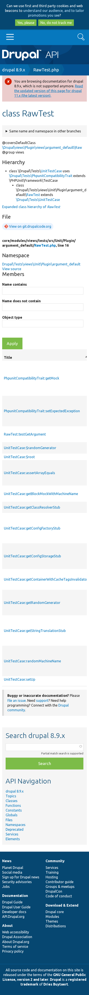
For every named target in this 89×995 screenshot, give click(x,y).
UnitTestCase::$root (19, 457)
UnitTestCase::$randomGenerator (30, 448)
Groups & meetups (60, 886)
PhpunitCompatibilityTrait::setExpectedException (42, 411)
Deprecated (15, 829)
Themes (52, 921)
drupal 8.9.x (13, 69)
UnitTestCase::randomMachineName (32, 661)
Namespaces (15, 825)
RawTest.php (46, 69)
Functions (13, 805)
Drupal (55, 979)
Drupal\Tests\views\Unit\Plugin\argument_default (41, 264)
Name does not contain (21, 301)
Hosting (52, 877)
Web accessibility (15, 932)
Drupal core (55, 912)
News (6, 861)
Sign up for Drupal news (20, 877)
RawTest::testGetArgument (25, 434)
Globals (11, 815)
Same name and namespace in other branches (45, 131)
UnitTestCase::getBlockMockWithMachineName (41, 494)
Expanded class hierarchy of (31, 207)
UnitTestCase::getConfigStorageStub (32, 556)
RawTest (33, 195)
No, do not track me (56, 23)
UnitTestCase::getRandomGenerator (32, 603)
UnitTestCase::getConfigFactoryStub (32, 528)
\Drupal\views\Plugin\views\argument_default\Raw (42, 147)
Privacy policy (13, 951)
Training (52, 872)
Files (9, 820)
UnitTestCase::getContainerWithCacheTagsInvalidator (46, 579)
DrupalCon (54, 891)
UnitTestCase (51, 171)
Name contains (14, 284)
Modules (52, 916)
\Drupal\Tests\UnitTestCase (38, 200)
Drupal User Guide (16, 907)
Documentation (15, 896)
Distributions (56, 926)
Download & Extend (62, 905)
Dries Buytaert (55, 984)
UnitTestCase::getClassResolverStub (32, 507)
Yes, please (25, 23)
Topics (11, 796)
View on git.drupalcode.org (30, 226)
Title (46, 358)
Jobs (6, 886)
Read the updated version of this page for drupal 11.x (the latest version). (48, 90)
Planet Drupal (12, 868)
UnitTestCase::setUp (19, 679)
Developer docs (14, 912)
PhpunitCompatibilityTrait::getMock (31, 378)
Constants (14, 810)
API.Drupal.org (13, 916)
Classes (11, 801)
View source (11, 269)
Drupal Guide (12, 902)
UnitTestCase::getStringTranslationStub (35, 631)
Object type (12, 317)
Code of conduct (59, 896)
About (7, 926)
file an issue (16, 700)
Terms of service (15, 946)
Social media (12, 872)
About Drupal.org (15, 942)
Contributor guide (59, 882)
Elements (13, 839)
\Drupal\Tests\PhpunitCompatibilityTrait (40, 176)
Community (55, 861)
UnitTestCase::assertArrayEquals (29, 473)
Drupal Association (17, 937)
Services (12, 834)
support (42, 700)
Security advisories (17, 882)
